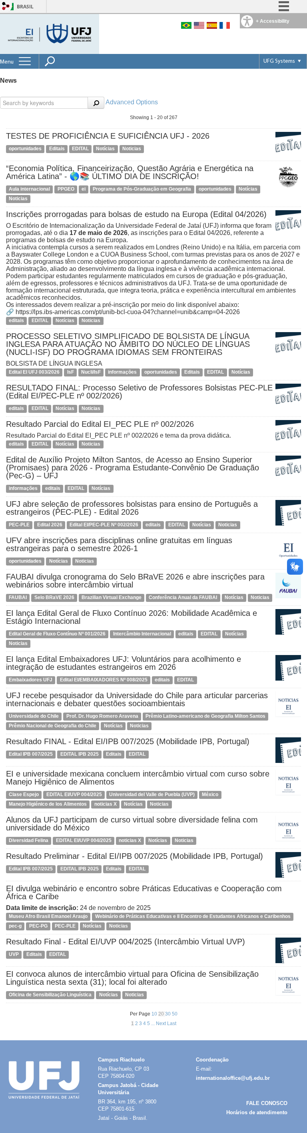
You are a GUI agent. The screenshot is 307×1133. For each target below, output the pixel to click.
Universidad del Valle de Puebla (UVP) (152, 794)
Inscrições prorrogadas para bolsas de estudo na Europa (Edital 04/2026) (136, 214)
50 (174, 1014)
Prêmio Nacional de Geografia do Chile (52, 726)
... (153, 1023)
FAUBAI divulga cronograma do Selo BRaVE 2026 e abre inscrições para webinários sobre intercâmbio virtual (135, 580)
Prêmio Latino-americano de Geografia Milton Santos (205, 716)
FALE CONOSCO (266, 1103)
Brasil (25, 6)
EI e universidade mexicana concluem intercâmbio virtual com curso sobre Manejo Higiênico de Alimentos (137, 777)
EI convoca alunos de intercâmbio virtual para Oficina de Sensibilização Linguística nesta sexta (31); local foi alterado (132, 978)
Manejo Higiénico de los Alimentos (48, 804)
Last (171, 1023)
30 (168, 1014)
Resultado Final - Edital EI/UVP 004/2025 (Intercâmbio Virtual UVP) (125, 941)
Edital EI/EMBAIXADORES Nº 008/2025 (104, 680)
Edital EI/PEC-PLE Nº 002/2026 (104, 525)
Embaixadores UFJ (30, 680)
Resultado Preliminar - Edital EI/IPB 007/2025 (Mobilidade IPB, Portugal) (134, 856)
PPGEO (66, 189)
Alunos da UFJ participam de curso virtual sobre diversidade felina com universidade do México (132, 823)
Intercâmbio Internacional (142, 634)
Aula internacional (29, 189)
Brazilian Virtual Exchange (112, 597)
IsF (70, 372)
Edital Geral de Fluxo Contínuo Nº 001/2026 (57, 634)
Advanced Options (132, 102)
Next (161, 1023)
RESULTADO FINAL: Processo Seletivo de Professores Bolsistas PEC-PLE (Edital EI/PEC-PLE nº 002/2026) (139, 391)
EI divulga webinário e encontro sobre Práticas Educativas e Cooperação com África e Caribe (144, 892)
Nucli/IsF (91, 372)
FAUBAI (18, 597)
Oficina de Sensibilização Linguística (50, 995)
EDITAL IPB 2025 (79, 754)
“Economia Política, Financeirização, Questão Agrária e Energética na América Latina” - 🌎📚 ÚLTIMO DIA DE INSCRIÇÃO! (129, 172)
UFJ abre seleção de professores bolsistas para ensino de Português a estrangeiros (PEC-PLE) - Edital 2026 (132, 508)
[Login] (6, 6)
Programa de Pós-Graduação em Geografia (142, 189)
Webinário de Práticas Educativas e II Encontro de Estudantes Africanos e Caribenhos (193, 916)
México (210, 794)
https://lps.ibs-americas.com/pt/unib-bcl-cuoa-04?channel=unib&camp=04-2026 (128, 312)
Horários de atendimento (256, 1112)
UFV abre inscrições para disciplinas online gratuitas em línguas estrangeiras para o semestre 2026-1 (119, 544)
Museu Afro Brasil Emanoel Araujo (48, 916)
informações (122, 372)
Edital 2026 (49, 525)
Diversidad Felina (28, 840)
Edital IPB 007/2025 (31, 754)
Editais (57, 148)
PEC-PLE (19, 525)
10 (155, 1014)
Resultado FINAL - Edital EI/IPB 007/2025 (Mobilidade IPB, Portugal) (127, 741)
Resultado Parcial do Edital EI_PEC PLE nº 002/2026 (100, 424)
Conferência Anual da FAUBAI (183, 597)
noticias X (105, 804)
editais (16, 320)
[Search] (96, 103)
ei (84, 189)
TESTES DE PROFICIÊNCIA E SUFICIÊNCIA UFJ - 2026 (107, 135)
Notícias (105, 148)
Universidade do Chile (34, 716)
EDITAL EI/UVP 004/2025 (74, 794)
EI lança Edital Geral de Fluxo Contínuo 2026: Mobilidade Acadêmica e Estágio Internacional (131, 617)
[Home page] (50, 33)
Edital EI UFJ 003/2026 (34, 372)
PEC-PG (38, 926)
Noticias (131, 148)
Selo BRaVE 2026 (54, 597)
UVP (14, 954)
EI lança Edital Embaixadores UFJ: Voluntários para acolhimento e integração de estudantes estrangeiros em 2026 (123, 663)
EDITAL (80, 148)
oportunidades (25, 148)
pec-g (15, 926)
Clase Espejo (24, 794)
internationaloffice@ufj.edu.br (233, 1078)
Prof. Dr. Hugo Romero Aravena (102, 716)
